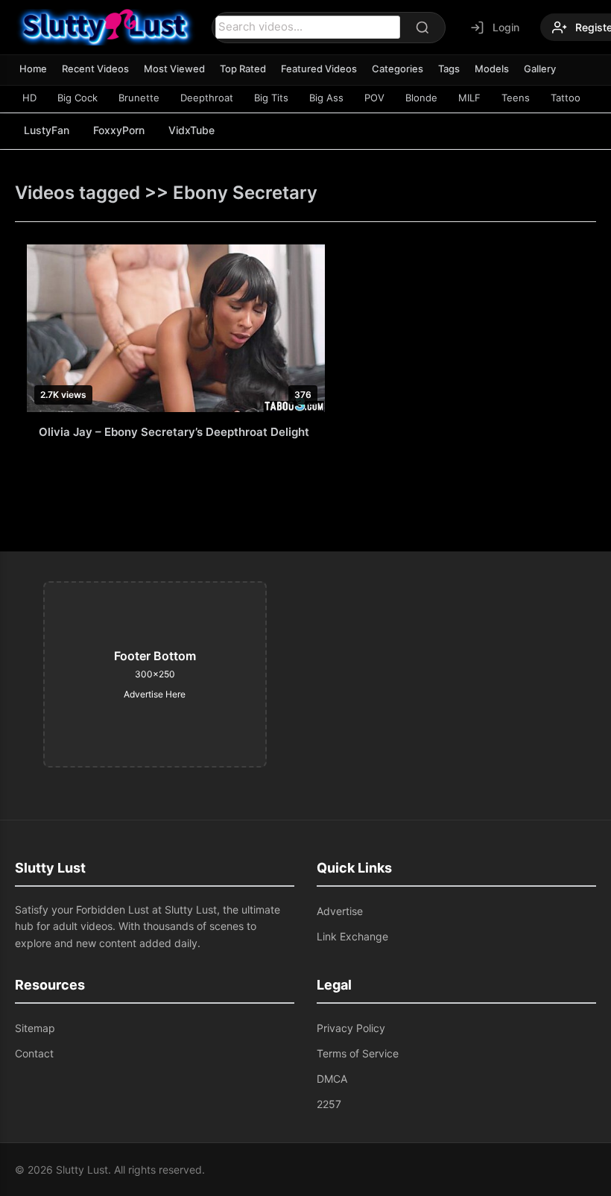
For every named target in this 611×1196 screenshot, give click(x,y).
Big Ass (326, 98)
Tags (449, 69)
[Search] (422, 27)
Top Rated (243, 69)
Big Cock (77, 98)
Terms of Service (358, 1053)
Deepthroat (206, 98)
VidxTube (191, 130)
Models (492, 69)
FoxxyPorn (119, 130)
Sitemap (35, 1028)
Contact (34, 1053)
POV (374, 98)
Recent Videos (95, 69)
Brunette (138, 98)
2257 (329, 1104)
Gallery (540, 69)
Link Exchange (352, 936)
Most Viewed (174, 69)
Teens (515, 98)
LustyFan (46, 130)
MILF (469, 98)
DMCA (332, 1078)
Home (33, 69)
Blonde (421, 98)
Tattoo (565, 98)
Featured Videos (319, 69)
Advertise (340, 911)
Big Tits (271, 98)
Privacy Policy (351, 1028)
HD (29, 98)
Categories (397, 69)
